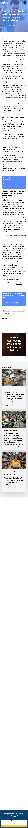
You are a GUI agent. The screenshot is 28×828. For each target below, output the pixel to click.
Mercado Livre (19, 200)
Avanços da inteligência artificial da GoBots (14, 344)
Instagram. (12, 286)
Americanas (6, 202)
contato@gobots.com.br (10, 282)
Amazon (6, 388)
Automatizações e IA (9, 471)
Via (11, 202)
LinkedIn (5, 286)
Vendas (14, 474)
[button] (24, 3)
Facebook (19, 284)
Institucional (19, 471)
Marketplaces (13, 388)
